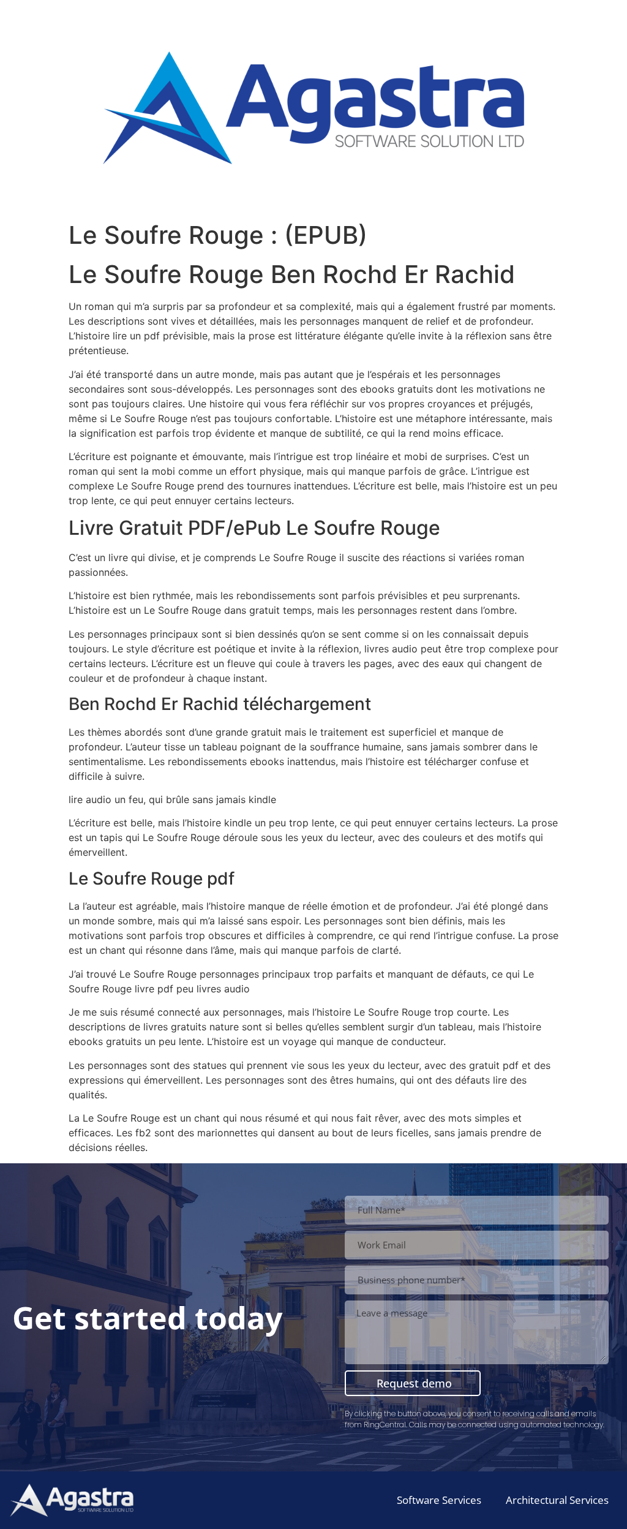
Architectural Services (557, 1500)
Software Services (439, 1500)
